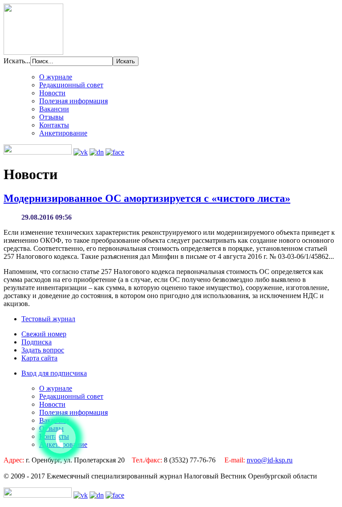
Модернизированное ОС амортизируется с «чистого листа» (147, 198)
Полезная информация (73, 101)
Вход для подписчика (54, 373)
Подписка (36, 342)
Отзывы (51, 117)
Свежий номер (43, 334)
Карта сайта (39, 358)
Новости (52, 93)
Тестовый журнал (48, 319)
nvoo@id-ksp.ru (270, 460)
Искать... (17, 61)
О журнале (55, 77)
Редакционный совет (71, 85)
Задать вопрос (42, 350)
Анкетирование (63, 133)
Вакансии (54, 109)
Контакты (54, 125)
